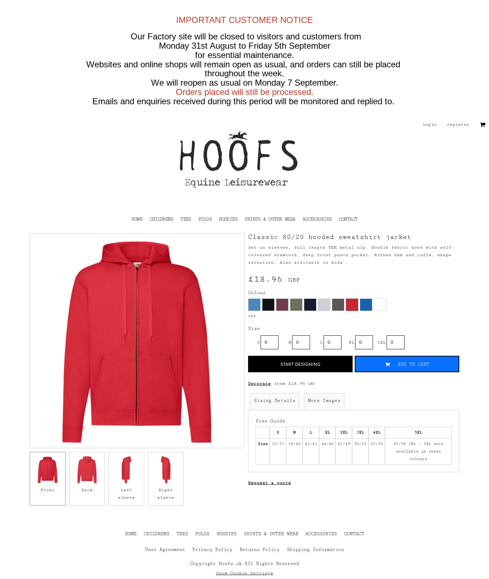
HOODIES (227, 534)
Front (47, 490)
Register (458, 124)
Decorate (259, 383)
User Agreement (165, 549)
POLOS (202, 534)
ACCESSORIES (321, 534)
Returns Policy (259, 549)
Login (429, 124)
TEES (182, 534)
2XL (381, 342)
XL (351, 342)
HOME (130, 534)
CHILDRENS (156, 534)
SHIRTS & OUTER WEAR (271, 534)
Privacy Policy (212, 549)
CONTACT (354, 534)
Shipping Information (315, 549)
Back (87, 490)
